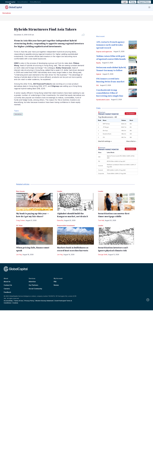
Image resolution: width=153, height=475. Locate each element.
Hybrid (98, 74)
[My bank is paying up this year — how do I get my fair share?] (34, 202)
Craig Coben (20, 220)
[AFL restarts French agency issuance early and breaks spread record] (133, 45)
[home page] (13, 7)
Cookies (15, 303)
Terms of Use (18, 300)
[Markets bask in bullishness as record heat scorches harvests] (75, 236)
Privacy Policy (29, 300)
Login (125, 2)
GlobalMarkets (35, 2)
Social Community (35, 288)
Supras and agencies (104, 51)
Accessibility (8, 300)
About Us (7, 281)
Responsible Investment (66, 225)
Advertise (32, 281)
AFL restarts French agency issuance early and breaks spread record (110, 45)
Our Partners (33, 285)
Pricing (132, 2)
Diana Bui (60, 220)
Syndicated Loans (103, 99)
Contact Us (8, 285)
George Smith (102, 254)
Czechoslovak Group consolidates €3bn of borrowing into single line (109, 93)
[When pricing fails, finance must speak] (34, 236)
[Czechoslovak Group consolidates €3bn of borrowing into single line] (133, 93)
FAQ (55, 281)
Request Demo (144, 2)
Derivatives (6, 13)
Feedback (7, 292)
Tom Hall (101, 220)
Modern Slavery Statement (44, 300)
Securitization (22, 2)
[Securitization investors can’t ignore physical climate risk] (116, 236)
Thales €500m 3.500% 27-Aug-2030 (116, 173)
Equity (98, 63)
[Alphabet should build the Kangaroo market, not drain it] (75, 202)
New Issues (20, 191)
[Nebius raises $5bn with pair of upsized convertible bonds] (133, 59)
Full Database (130, 113)
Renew (56, 285)
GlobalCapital (10, 2)
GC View (19, 225)
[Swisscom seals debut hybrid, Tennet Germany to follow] (133, 70)
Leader (59, 191)
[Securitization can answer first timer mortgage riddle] (116, 202)
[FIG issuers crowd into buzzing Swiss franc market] (133, 81)
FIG (97, 85)
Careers (7, 288)
